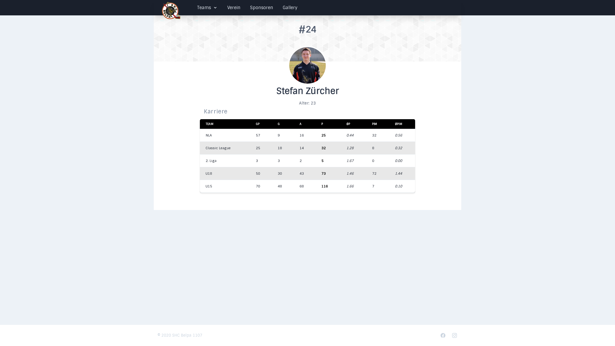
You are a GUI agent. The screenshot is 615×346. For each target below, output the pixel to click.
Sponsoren (261, 8)
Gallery (290, 8)
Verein (233, 8)
